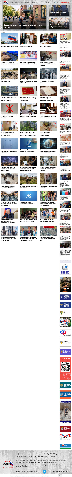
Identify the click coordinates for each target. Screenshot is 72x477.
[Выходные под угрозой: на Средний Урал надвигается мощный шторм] (9, 161)
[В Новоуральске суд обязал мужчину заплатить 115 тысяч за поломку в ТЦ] (9, 196)
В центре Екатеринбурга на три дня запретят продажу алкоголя (9, 116)
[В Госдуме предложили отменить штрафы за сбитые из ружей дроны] (28, 178)
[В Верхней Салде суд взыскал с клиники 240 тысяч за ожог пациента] (48, 161)
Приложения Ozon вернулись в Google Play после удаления (28, 150)
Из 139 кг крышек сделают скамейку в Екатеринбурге (47, 220)
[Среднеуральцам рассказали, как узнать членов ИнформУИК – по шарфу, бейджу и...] (28, 231)
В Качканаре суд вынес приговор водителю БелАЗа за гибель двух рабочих (48, 116)
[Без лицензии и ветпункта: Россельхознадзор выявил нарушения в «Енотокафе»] (9, 178)
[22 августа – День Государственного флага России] (9, 38)
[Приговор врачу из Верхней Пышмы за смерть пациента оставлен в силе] (9, 231)
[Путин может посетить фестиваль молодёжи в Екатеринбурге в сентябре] (9, 213)
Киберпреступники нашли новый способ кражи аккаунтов (9, 63)
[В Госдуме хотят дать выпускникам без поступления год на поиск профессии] (48, 91)
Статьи (22, 2)
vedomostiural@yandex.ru (29, 471)
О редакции (33, 2)
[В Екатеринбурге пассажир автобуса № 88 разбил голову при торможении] (48, 196)
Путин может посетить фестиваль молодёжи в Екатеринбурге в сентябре (8, 221)
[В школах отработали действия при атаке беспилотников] (28, 213)
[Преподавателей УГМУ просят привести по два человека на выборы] (28, 108)
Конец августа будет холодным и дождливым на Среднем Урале (48, 81)
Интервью (27, 2)
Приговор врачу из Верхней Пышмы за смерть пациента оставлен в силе (8, 238)
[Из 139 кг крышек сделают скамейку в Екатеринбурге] (48, 213)
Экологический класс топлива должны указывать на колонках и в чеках (28, 46)
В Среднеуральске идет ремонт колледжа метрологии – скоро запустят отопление (9, 99)
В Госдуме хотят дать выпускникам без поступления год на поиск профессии (48, 99)
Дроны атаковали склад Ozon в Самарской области (9, 80)
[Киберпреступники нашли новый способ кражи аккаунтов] (9, 56)
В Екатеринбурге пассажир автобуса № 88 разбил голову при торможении (48, 203)
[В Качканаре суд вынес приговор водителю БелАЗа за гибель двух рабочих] (48, 108)
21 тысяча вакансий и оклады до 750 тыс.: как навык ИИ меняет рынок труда (28, 168)
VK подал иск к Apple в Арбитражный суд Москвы (27, 202)
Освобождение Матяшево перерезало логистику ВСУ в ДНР (47, 238)
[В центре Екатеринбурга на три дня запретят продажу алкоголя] (9, 108)
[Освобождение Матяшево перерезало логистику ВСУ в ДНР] (48, 231)
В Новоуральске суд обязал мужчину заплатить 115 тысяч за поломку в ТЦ (9, 203)
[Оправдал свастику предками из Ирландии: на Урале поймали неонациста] (48, 178)
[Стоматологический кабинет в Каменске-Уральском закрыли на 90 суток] (9, 143)
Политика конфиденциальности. (41, 456)
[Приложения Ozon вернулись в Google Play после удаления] (28, 143)
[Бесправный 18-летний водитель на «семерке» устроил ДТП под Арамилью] (28, 73)
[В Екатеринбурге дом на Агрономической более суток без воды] (48, 56)
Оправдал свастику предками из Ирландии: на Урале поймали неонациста (48, 186)
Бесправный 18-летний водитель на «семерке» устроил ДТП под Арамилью (28, 81)
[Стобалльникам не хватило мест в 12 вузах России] (48, 38)
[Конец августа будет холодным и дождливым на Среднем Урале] (48, 73)
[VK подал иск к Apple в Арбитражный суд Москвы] (28, 196)
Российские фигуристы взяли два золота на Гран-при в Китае (28, 63)
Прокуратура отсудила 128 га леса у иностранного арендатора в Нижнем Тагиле (28, 134)
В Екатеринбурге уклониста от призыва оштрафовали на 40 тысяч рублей (28, 99)
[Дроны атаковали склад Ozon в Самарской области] (9, 73)
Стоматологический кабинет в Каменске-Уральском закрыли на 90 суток (9, 151)
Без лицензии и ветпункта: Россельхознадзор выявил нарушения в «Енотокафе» (8, 186)
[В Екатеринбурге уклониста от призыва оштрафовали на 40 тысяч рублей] (28, 91)
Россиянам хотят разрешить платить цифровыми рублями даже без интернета (48, 151)
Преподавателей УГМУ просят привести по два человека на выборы (28, 116)
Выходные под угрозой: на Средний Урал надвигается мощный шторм (8, 168)
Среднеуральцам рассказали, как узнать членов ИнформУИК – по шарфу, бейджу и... (28, 238)
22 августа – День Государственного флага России (9, 45)
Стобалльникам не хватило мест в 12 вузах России (47, 45)
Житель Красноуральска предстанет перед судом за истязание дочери (8, 134)
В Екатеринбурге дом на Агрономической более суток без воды (47, 64)
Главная (11, 2)
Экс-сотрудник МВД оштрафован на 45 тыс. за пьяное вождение (47, 134)
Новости (16, 2)
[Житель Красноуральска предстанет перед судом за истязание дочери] (9, 126)
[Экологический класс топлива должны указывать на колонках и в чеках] (28, 38)
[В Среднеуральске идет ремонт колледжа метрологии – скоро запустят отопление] (9, 91)
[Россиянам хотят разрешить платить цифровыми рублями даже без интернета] (48, 143)
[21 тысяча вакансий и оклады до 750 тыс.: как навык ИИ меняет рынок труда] (28, 161)
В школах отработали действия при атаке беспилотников (28, 220)
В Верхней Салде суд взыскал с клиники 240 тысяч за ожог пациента (48, 168)
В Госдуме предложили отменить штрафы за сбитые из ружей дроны (28, 186)
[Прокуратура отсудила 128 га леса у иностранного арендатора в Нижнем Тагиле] (28, 126)
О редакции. (52, 456)
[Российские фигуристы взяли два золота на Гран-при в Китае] (28, 56)
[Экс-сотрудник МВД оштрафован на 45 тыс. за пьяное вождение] (48, 126)
